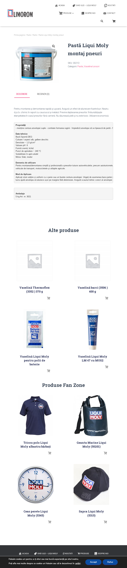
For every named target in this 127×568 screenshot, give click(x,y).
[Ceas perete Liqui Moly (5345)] (35, 484)
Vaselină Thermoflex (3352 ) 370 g (34, 289)
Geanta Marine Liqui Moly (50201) (91, 444)
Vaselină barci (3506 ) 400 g (93, 289)
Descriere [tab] (21, 94)
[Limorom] (20, 13)
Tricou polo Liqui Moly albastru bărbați (35, 444)
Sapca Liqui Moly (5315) (91, 513)
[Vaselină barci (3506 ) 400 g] (92, 260)
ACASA (62, 5)
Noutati (111, 5)
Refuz (110, 562)
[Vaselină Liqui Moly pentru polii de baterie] (34, 329)
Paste (28, 35)
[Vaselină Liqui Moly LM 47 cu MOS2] (92, 329)
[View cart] (114, 21)
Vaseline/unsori (91, 66)
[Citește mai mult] (48, 298)
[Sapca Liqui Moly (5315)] (91, 484)
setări (77, 563)
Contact (111, 13)
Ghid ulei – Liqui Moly (86, 5)
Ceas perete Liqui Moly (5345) (36, 513)
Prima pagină (19, 35)
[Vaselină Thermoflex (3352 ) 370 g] (34, 260)
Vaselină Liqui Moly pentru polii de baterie (34, 360)
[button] (53, 46)
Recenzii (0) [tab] (43, 94)
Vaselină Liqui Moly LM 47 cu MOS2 (92, 358)
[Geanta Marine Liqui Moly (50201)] (91, 415)
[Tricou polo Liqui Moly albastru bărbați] (35, 415)
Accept (93, 562)
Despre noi (90, 13)
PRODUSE (67, 13)
